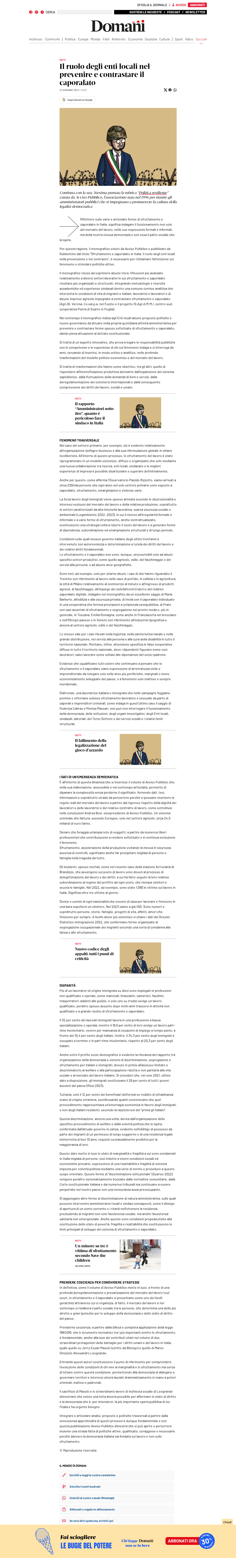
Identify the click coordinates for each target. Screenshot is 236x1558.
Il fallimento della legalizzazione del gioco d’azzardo (90, 745)
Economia (135, 39)
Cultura (164, 39)
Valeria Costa (82, 1266)
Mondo (95, 39)
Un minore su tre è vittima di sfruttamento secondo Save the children (95, 1253)
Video (189, 39)
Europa (83, 39)
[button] (165, 90)
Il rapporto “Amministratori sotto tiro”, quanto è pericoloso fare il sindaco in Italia (94, 413)
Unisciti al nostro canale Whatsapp (92, 1498)
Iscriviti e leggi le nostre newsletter (93, 1475)
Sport (179, 39)
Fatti (106, 39)
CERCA (50, 12)
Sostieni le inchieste (145, 12)
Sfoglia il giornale (152, 5)
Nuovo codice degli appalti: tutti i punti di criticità (94, 954)
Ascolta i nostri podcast (85, 1486)
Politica (70, 39)
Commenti (52, 39)
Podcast (173, 12)
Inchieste (36, 39)
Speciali (201, 39)
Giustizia (151, 39)
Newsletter (195, 12)
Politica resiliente (153, 192)
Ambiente (119, 39)
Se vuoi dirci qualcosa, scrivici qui (91, 1520)
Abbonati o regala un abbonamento (92, 1509)
